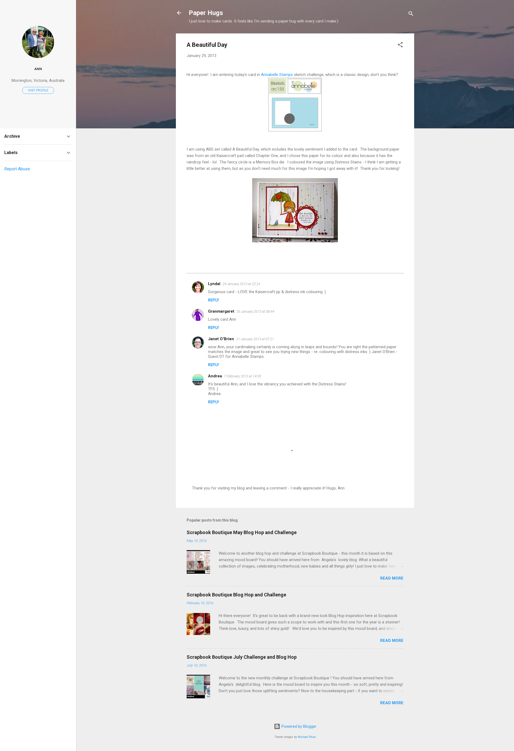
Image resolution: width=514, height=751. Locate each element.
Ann (38, 69)
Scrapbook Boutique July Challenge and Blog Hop (242, 657)
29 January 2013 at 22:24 (241, 284)
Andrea (215, 376)
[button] (400, 45)
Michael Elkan (307, 737)
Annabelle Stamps (277, 74)
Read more (391, 578)
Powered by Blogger (298, 726)
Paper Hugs (206, 13)
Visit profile (38, 90)
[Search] (411, 14)
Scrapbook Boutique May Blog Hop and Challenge (242, 532)
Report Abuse (17, 168)
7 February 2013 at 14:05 (242, 376)
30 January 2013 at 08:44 (255, 311)
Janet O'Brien (221, 338)
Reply (213, 300)
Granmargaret (221, 311)
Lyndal (214, 283)
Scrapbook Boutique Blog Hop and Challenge (236, 594)
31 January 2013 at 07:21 (255, 339)
